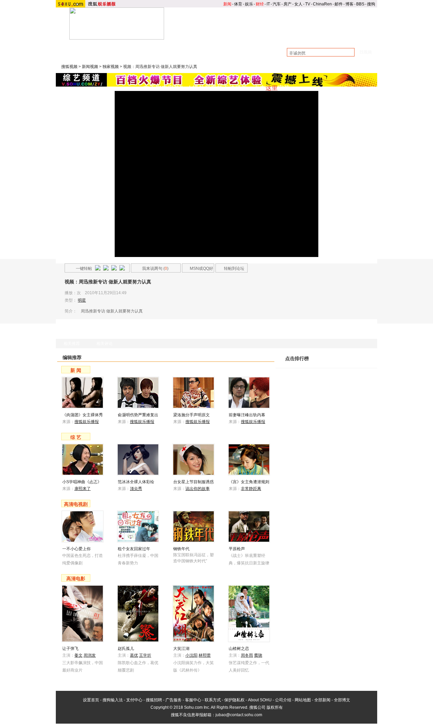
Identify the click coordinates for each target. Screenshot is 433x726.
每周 (353, 364)
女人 (298, 4)
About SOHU (260, 700)
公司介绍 (283, 700)
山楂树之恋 (239, 648)
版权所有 (275, 707)
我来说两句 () (155, 268)
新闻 (227, 4)
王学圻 (145, 655)
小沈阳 (191, 655)
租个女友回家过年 (134, 548)
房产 (287, 4)
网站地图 (303, 700)
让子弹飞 (70, 648)
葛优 (134, 655)
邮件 (339, 4)
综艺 (255, 37)
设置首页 (91, 700)
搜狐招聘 (154, 700)
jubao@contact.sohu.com (238, 714)
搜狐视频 (69, 66)
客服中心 (193, 700)
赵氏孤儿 (126, 648)
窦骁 (258, 655)
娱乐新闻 (220, 37)
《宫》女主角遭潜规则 (249, 481)
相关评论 (104, 343)
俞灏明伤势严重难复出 (138, 415)
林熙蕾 (205, 655)
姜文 (78, 655)
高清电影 (75, 578)
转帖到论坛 (234, 268)
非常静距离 (251, 488)
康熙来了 (119, 55)
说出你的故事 (197, 488)
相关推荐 (72, 343)
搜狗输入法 (112, 700)
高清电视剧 (76, 504)
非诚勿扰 (144, 55)
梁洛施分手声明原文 (191, 415)
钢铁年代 (181, 548)
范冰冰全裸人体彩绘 (136, 481)
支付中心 (134, 700)
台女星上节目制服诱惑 (193, 481)
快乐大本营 (92, 55)
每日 (340, 364)
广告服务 (173, 700)
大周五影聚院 (186, 48)
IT (268, 4)
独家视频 (110, 66)
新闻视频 (90, 66)
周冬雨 (247, 655)
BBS (360, 4)
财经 (260, 4)
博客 (349, 4)
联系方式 (213, 700)
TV (307, 4)
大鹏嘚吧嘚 (154, 48)
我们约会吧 (197, 55)
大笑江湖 (181, 648)
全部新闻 (322, 700)
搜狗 (371, 4)
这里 (272, 88)
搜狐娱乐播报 (86, 421)
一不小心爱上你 (76, 548)
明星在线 (98, 48)
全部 (367, 364)
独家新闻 (215, 48)
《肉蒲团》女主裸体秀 (82, 415)
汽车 (277, 4)
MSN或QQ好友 (197, 269)
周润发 (90, 655)
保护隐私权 (234, 700)
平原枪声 (237, 548)
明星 (82, 300)
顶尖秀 (136, 488)
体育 (238, 4)
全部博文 (342, 700)
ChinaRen (322, 4)
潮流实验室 (125, 48)
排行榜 (360, 37)
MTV (325, 37)
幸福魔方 (170, 55)
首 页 (186, 37)
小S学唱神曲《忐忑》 (81, 481)
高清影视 (290, 37)
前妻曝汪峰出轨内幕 (247, 415)
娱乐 (249, 4)
